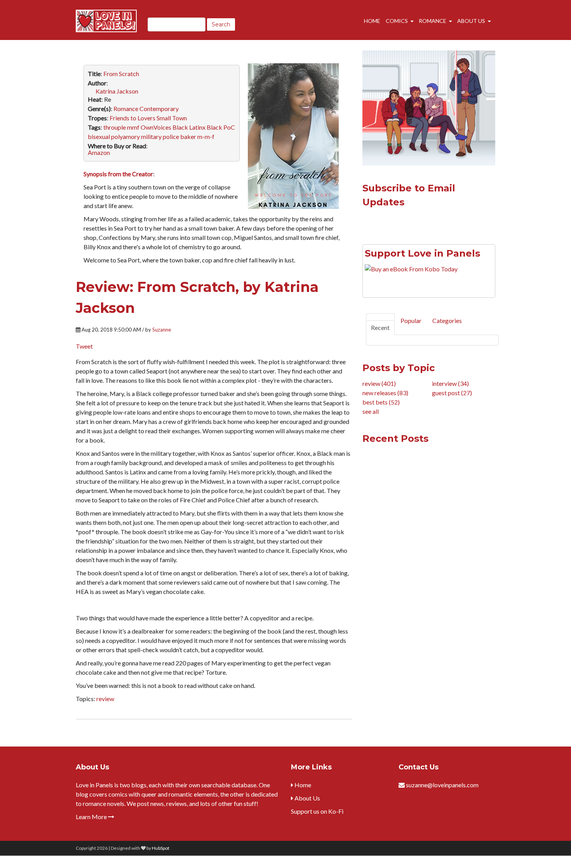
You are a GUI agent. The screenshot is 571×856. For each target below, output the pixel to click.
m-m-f (205, 136)
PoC (229, 127)
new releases (385, 392)
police (171, 136)
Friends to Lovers (132, 118)
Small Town (172, 118)
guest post (452, 392)
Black (214, 127)
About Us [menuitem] (471, 20)
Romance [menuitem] (432, 20)
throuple (114, 127)
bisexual (99, 136)
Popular (410, 320)
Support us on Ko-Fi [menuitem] (317, 811)
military (151, 136)
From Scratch (121, 73)
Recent (380, 327)
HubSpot (160, 848)
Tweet (84, 346)
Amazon (99, 152)
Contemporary (159, 108)
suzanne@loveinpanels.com (442, 784)
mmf (133, 127)
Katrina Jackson (117, 91)
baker (188, 136)
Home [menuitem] (372, 20)
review (105, 698)
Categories (447, 320)
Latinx (197, 127)
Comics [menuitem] (397, 20)
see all (370, 411)
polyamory (125, 136)
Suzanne (161, 329)
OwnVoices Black (164, 127)
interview (450, 383)
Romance (125, 108)
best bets (381, 402)
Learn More (92, 816)
